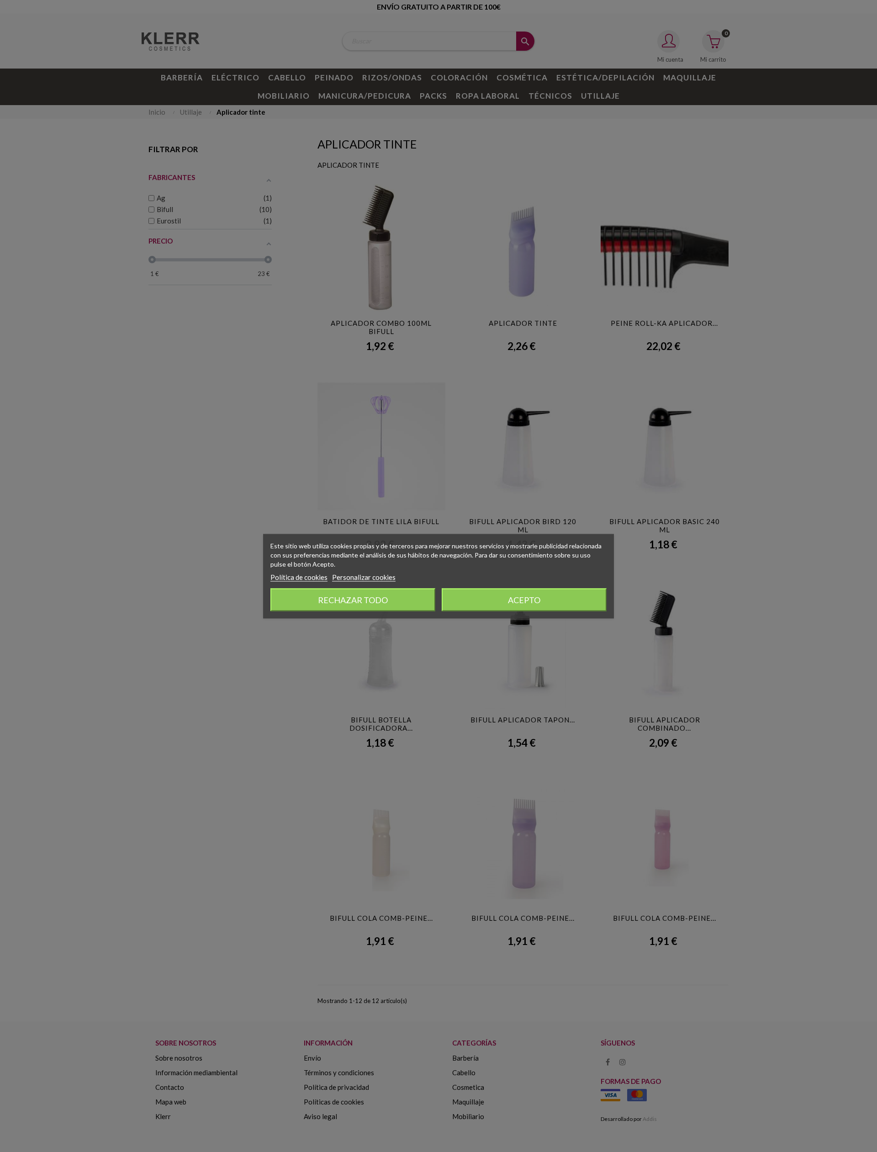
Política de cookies (299, 577)
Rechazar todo (353, 600)
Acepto (524, 600)
